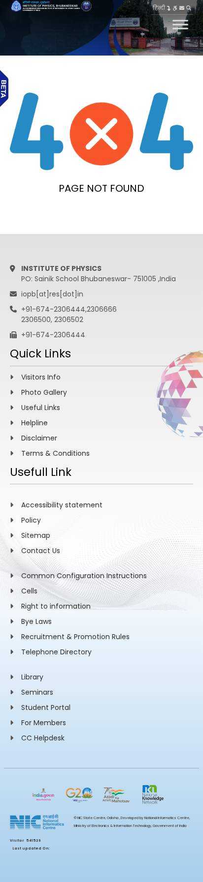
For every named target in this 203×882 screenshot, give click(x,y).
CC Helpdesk (43, 738)
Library (32, 677)
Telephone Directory (56, 652)
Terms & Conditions (55, 453)
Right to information (56, 606)
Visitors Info (41, 377)
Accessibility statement (61, 505)
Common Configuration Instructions (84, 576)
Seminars (37, 692)
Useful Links (40, 407)
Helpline (34, 423)
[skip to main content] (169, 8)
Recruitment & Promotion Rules (75, 637)
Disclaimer (39, 438)
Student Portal (45, 707)
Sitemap (35, 535)
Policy (31, 520)
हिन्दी (159, 8)
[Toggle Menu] (180, 24)
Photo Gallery (44, 392)
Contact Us (40, 551)
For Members (43, 723)
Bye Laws (36, 621)
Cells (29, 591)
